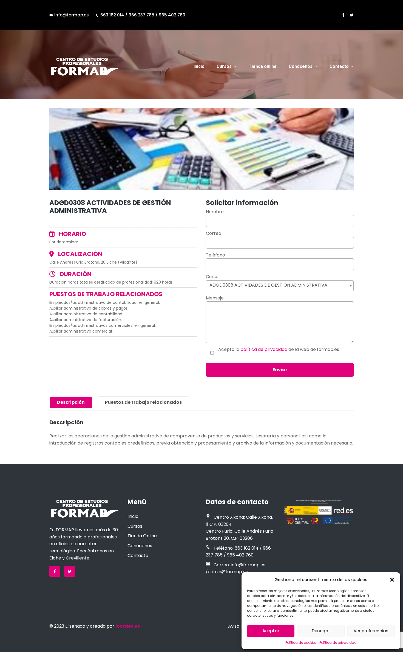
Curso (266, 280)
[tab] (71, 402)
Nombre (215, 212)
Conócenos (301, 66)
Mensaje (215, 298)
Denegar (321, 631)
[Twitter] (352, 15)
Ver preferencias (371, 631)
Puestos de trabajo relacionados (143, 402)
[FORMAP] (84, 66)
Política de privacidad (338, 642)
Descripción (71, 402)
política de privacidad (263, 349)
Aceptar (270, 631)
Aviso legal (239, 626)
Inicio (199, 66)
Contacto (339, 66)
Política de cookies (301, 642)
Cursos (224, 66)
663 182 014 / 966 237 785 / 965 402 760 (142, 15)
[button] (392, 579)
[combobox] (280, 285)
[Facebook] (343, 15)
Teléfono (215, 255)
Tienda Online (142, 536)
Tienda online (263, 66)
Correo (213, 233)
